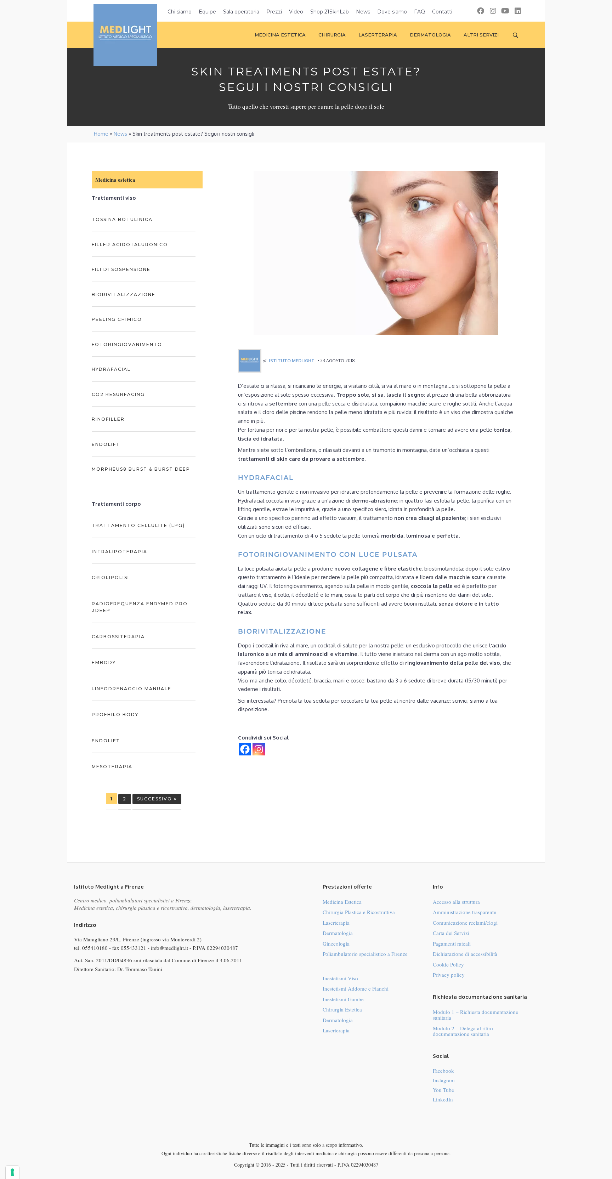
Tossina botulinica (122, 219)
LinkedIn (443, 1099)
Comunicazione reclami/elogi (465, 922)
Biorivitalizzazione (123, 294)
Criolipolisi (110, 577)
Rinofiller (108, 419)
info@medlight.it (169, 947)
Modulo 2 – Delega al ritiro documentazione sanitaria (463, 1031)
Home (101, 133)
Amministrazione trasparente (464, 912)
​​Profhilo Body (115, 714)
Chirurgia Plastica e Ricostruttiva (359, 912)
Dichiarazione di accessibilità (465, 953)
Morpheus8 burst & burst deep (141, 469)
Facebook (443, 1070)
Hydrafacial (111, 369)
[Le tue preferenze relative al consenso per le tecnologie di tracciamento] (12, 1172)
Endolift (106, 444)
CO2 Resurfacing (118, 394)
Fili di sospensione (121, 269)
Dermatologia (338, 932)
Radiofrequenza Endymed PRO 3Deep (140, 607)
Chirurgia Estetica (342, 1009)
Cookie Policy (448, 964)
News (120, 133)
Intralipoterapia (119, 551)
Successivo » (157, 798)
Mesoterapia (112, 766)
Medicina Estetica (342, 901)
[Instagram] (259, 749)
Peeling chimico (117, 319)
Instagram (444, 1080)
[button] (480, 10)
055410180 (95, 947)
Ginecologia (336, 943)
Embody (104, 662)
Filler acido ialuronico (130, 244)
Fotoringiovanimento (127, 344)
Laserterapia (336, 922)
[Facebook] (245, 749)
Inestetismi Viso (340, 978)
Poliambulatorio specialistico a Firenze (365, 953)
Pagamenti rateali (452, 943)
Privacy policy (449, 974)
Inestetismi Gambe (343, 999)
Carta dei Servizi (451, 932)
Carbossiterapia (118, 636)
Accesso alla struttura (456, 901)
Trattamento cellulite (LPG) (138, 525)
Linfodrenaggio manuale (131, 688)
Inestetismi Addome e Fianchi (356, 988)
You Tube (443, 1089)
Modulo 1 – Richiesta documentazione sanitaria (475, 1014)
